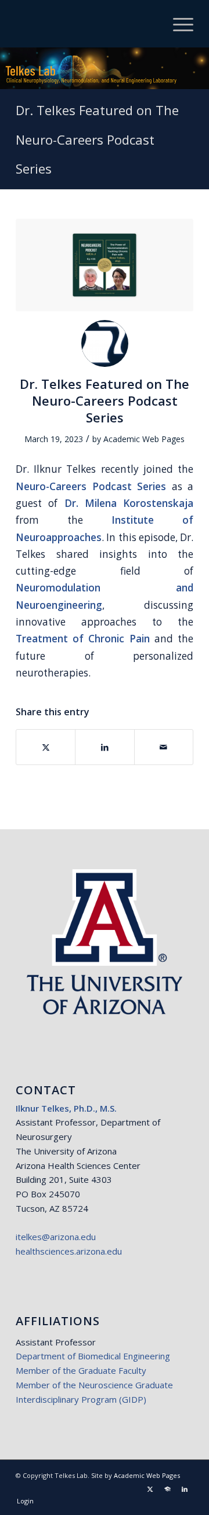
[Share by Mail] (164, 747)
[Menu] (177, 24)
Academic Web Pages (144, 438)
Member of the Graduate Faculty (81, 1370)
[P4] (104, 265)
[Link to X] (149, 1489)
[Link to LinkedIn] (184, 1489)
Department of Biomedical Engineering (93, 1356)
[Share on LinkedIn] (104, 747)
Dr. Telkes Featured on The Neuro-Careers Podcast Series (97, 139)
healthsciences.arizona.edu (69, 1251)
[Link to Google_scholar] (167, 1489)
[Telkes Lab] (87, 24)
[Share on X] (45, 747)
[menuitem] (177, 24)
